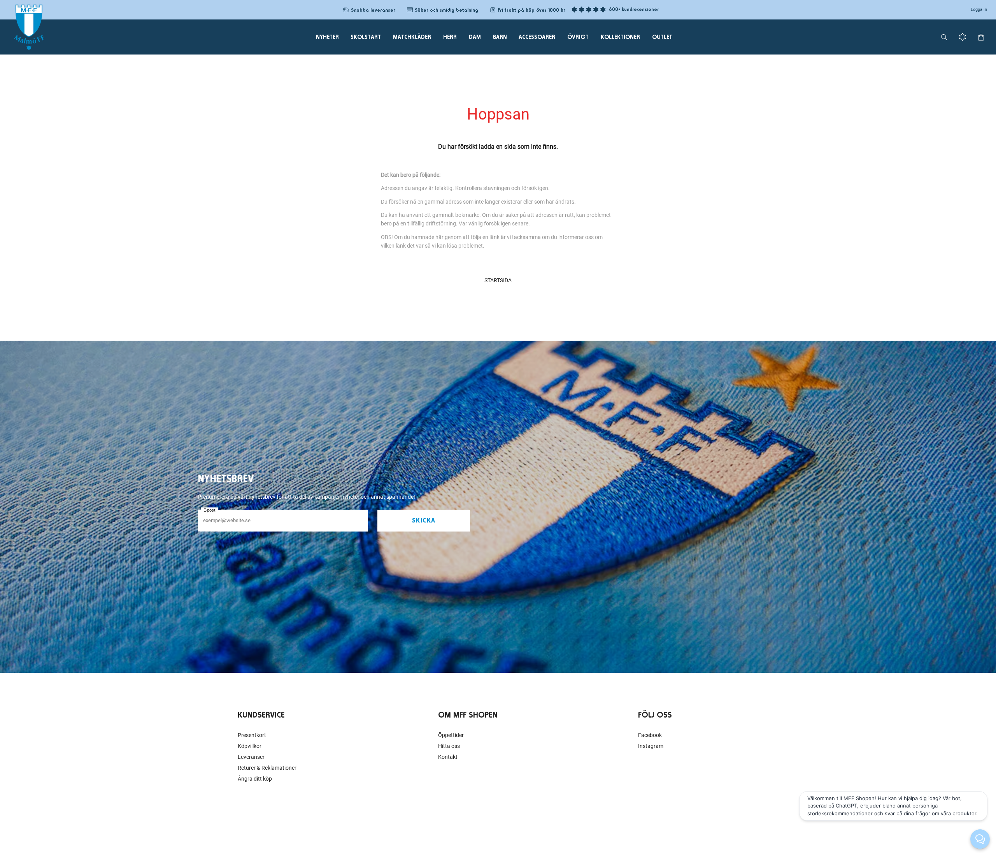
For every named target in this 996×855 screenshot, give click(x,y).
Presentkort (252, 735)
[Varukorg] (981, 37)
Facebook (650, 735)
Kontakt (448, 757)
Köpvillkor (249, 746)
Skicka (424, 520)
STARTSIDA (498, 280)
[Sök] (944, 37)
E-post (209, 510)
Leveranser (251, 757)
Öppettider (451, 735)
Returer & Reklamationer (267, 768)
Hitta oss (449, 746)
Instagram (650, 746)
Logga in (979, 9)
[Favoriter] (962, 37)
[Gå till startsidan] (28, 27)
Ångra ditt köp (255, 779)
